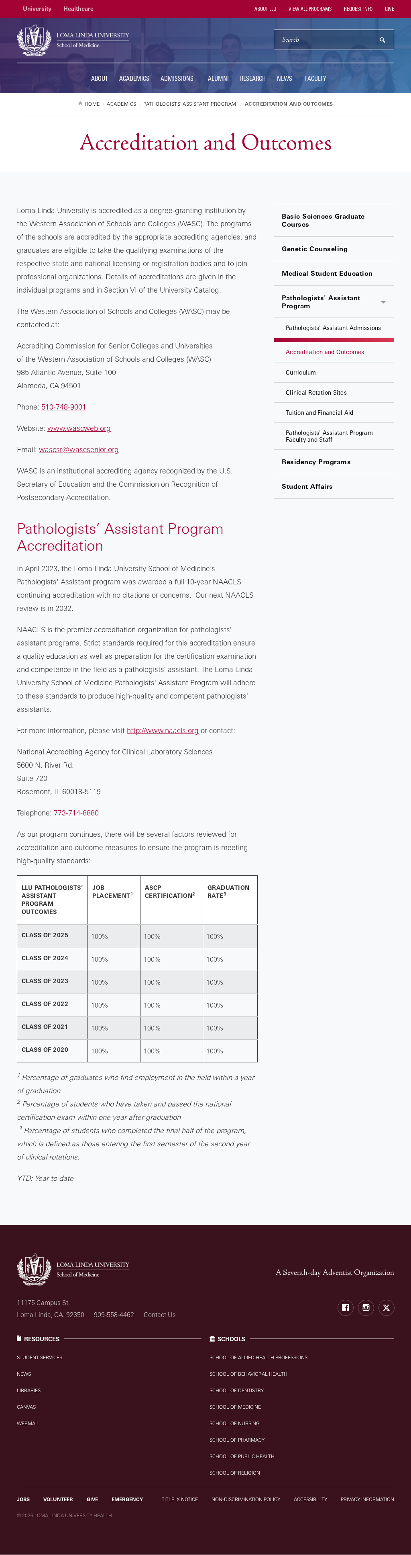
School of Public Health (242, 1456)
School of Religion (235, 1473)
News (284, 78)
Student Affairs (307, 486)
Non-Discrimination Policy (246, 1499)
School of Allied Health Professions (258, 1357)
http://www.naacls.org (163, 730)
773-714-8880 (76, 812)
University (37, 8)
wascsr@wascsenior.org (79, 449)
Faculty (315, 78)
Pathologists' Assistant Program (321, 302)
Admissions (177, 78)
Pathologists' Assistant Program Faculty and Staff (329, 436)
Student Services (39, 1357)
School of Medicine (235, 1407)
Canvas (26, 1407)
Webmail (28, 1423)
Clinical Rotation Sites (316, 392)
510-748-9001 (63, 406)
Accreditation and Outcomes (325, 351)
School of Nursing (235, 1423)
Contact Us (160, 1315)
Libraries (29, 1390)
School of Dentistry (237, 1390)
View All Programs (309, 9)
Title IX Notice (180, 1499)
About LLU (264, 9)
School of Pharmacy (237, 1440)
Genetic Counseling (315, 249)
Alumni (218, 78)
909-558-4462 (114, 1315)
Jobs (23, 1499)
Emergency (127, 1499)
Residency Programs (316, 462)
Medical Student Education (327, 273)
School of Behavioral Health (248, 1374)
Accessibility (310, 1499)
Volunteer (58, 1499)
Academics (134, 78)
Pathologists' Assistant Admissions (333, 327)
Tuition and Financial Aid (319, 412)
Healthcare (78, 8)
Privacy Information (367, 1499)
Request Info (357, 9)
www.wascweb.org (79, 428)
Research (253, 78)
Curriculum (301, 372)
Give (389, 9)
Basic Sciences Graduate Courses (323, 220)
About (99, 78)
